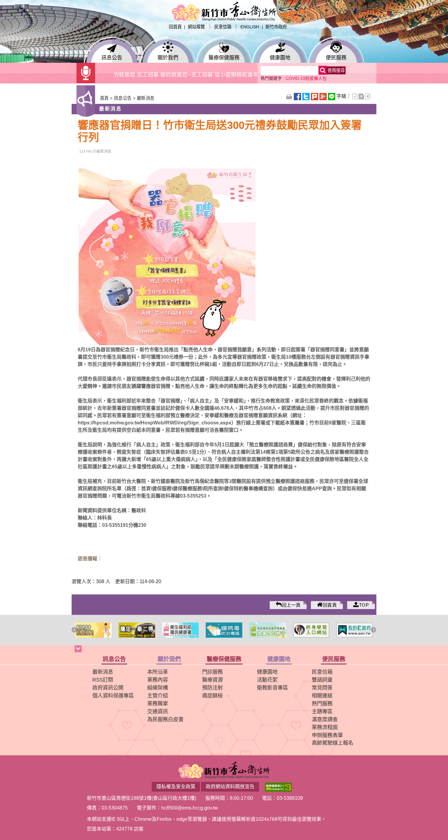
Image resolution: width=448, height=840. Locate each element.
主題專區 (322, 711)
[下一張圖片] (374, 630)
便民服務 (336, 59)
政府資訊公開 (107, 688)
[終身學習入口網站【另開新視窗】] (267, 630)
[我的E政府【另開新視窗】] (311, 630)
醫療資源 (212, 680)
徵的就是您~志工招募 (167, 75)
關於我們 (168, 59)
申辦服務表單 (327, 735)
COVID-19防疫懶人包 (306, 78)
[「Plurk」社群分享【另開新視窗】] (315, 96)
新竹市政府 (276, 26)
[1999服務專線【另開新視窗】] (354, 630)
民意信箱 (222, 26)
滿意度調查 (325, 719)
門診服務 (212, 672)
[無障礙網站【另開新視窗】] (278, 787)
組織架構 (157, 688)
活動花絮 (267, 680)
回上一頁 (291, 605)
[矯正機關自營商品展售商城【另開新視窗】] (93, 630)
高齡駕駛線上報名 (332, 743)
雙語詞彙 (322, 680)
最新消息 (145, 98)
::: (163, 26)
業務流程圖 (325, 727)
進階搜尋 (336, 70)
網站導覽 (196, 26)
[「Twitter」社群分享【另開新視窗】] (306, 96)
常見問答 (322, 688)
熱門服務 (322, 703)
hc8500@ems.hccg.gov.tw (189, 807)
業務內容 (157, 680)
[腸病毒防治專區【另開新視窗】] (180, 630)
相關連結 (322, 696)
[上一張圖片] (75, 630)
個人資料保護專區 (113, 696)
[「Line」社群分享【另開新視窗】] (332, 96)
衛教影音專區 (272, 688)
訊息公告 (111, 59)
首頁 (104, 98)
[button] (224, 649)
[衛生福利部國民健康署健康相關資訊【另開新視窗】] (137, 630)
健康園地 (280, 59)
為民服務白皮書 (165, 719)
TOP (364, 605)
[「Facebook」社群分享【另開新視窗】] (298, 96)
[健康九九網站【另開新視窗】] (224, 630)
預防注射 (212, 688)
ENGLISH (249, 26)
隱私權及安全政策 (175, 786)
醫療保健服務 (224, 59)
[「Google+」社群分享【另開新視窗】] (323, 96)
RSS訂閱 (102, 680)
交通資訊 (157, 711)
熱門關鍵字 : (273, 78)
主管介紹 (157, 696)
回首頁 (175, 26)
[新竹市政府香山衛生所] (224, 10)
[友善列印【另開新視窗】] (289, 96)
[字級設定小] (355, 96)
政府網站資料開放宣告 (230, 786)
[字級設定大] (367, 96)
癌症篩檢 (212, 696)
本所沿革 (157, 672)
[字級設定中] (362, 96)
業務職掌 (157, 703)
